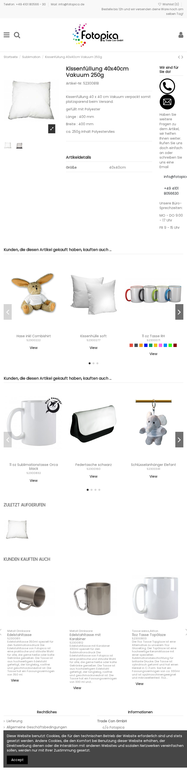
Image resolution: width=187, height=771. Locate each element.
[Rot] (131, 345)
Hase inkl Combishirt (34, 336)
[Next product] (182, 56)
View (33, 347)
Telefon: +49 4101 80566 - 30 (25, 4)
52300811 (13, 638)
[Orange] (141, 345)
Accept (17, 759)
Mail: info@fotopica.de (67, 4)
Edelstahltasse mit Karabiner (85, 636)
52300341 (153, 469)
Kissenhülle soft (93, 336)
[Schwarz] (136, 345)
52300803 (139, 638)
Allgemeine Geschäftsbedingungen (37, 727)
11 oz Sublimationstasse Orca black (33, 466)
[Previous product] (179, 56)
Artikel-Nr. (74, 83)
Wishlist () (171, 4)
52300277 (93, 340)
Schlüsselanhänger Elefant (153, 464)
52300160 (94, 469)
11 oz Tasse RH (153, 336)
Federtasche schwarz (93, 464)
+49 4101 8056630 (171, 191)
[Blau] (146, 345)
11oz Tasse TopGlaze (149, 634)
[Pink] (160, 345)
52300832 (34, 473)
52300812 (76, 643)
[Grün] (150, 345)
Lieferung (14, 721)
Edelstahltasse (19, 634)
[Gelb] (155, 345)
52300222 (34, 340)
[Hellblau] (165, 345)
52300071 (153, 340)
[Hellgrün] (170, 345)
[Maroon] (175, 345)
